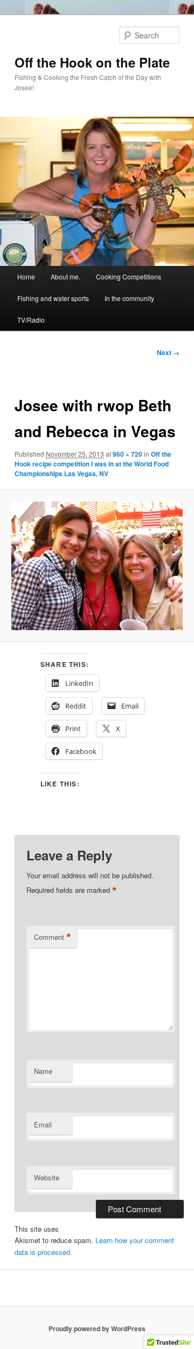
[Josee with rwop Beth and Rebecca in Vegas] (96, 566)
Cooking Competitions (128, 276)
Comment (52, 937)
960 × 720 (127, 454)
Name (43, 1071)
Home (26, 276)
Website (46, 1177)
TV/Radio (31, 319)
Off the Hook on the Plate (92, 62)
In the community (129, 298)
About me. (65, 276)
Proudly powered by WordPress (97, 1328)
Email (43, 1124)
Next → (168, 352)
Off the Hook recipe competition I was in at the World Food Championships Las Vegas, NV (93, 463)
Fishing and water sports (53, 298)
